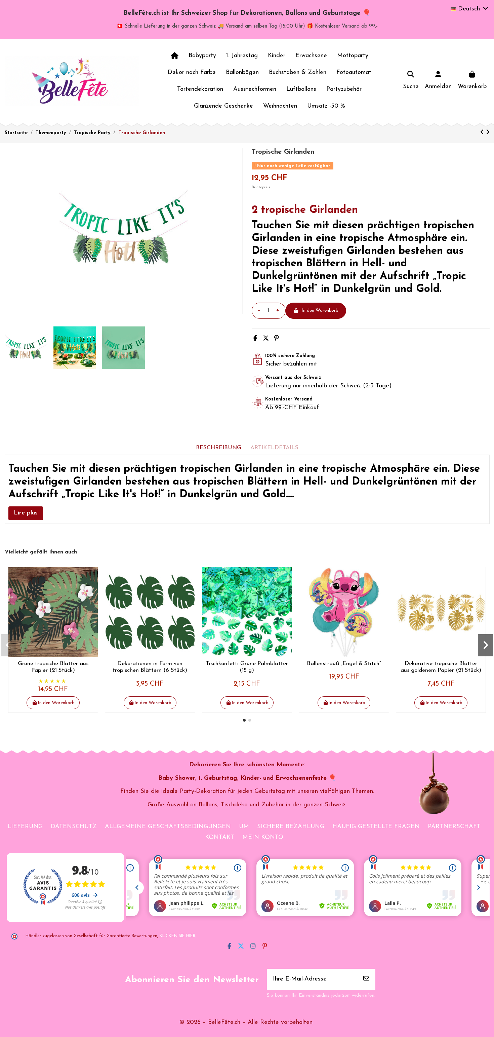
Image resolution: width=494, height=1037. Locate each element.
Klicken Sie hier (177, 936)
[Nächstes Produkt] (488, 133)
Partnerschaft (454, 827)
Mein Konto (262, 838)
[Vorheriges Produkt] (483, 133)
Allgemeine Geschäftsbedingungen (168, 827)
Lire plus (26, 513)
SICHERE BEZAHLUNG (290, 827)
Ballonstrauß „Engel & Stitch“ (344, 663)
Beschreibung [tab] (218, 448)
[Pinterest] (276, 339)
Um (244, 827)
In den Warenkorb (319, 310)
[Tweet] (266, 339)
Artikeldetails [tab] (274, 448)
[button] (244, 720)
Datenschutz (74, 827)
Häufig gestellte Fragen (376, 827)
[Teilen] (255, 339)
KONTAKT (219, 838)
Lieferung (25, 827)
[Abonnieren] (366, 979)
